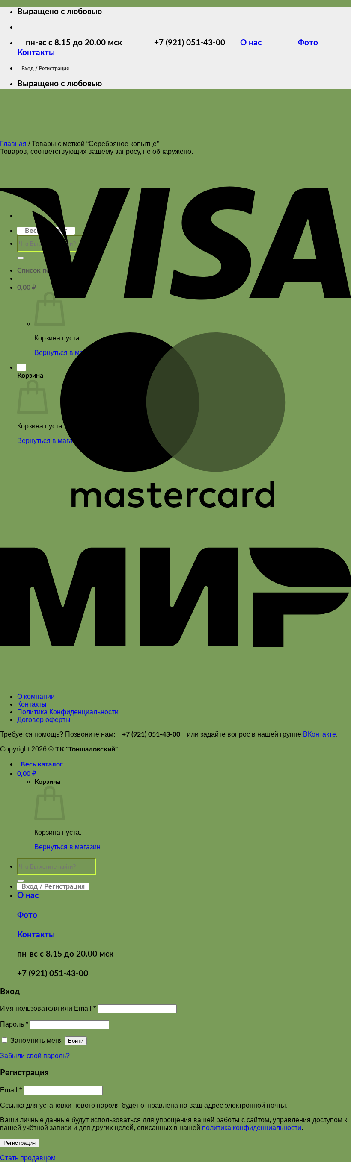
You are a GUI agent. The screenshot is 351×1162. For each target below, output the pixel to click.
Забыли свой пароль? (35, 1055)
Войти (75, 1041)
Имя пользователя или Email (48, 1008)
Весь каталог (41, 764)
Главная (13, 143)
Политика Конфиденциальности (68, 712)
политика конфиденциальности (251, 1127)
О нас (257, 43)
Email (11, 1090)
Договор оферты (44, 719)
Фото (313, 43)
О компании (36, 696)
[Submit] (20, 881)
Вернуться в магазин (67, 847)
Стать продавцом (28, 1158)
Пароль (14, 1024)
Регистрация (19, 1143)
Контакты (36, 53)
